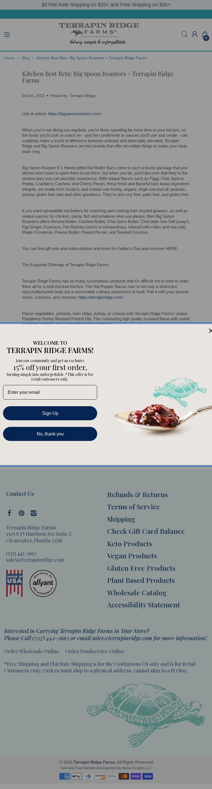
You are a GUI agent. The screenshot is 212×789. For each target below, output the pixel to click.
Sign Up (50, 413)
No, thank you (50, 434)
